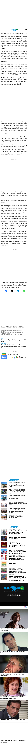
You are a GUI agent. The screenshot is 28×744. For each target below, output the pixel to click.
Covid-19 (21, 326)
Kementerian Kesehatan (7, 329)
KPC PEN (3, 334)
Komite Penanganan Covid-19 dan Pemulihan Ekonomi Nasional (12, 333)
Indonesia (4, 327)
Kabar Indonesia (20, 327)
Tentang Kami (6, 598)
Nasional (13, 334)
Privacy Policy (21, 598)
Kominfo (4, 331)
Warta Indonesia (6, 336)
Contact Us (13, 598)
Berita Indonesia (14, 326)
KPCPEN (8, 334)
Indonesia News (11, 327)
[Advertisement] (14, 14)
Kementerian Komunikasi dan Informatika (12, 330)
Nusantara (19, 334)
